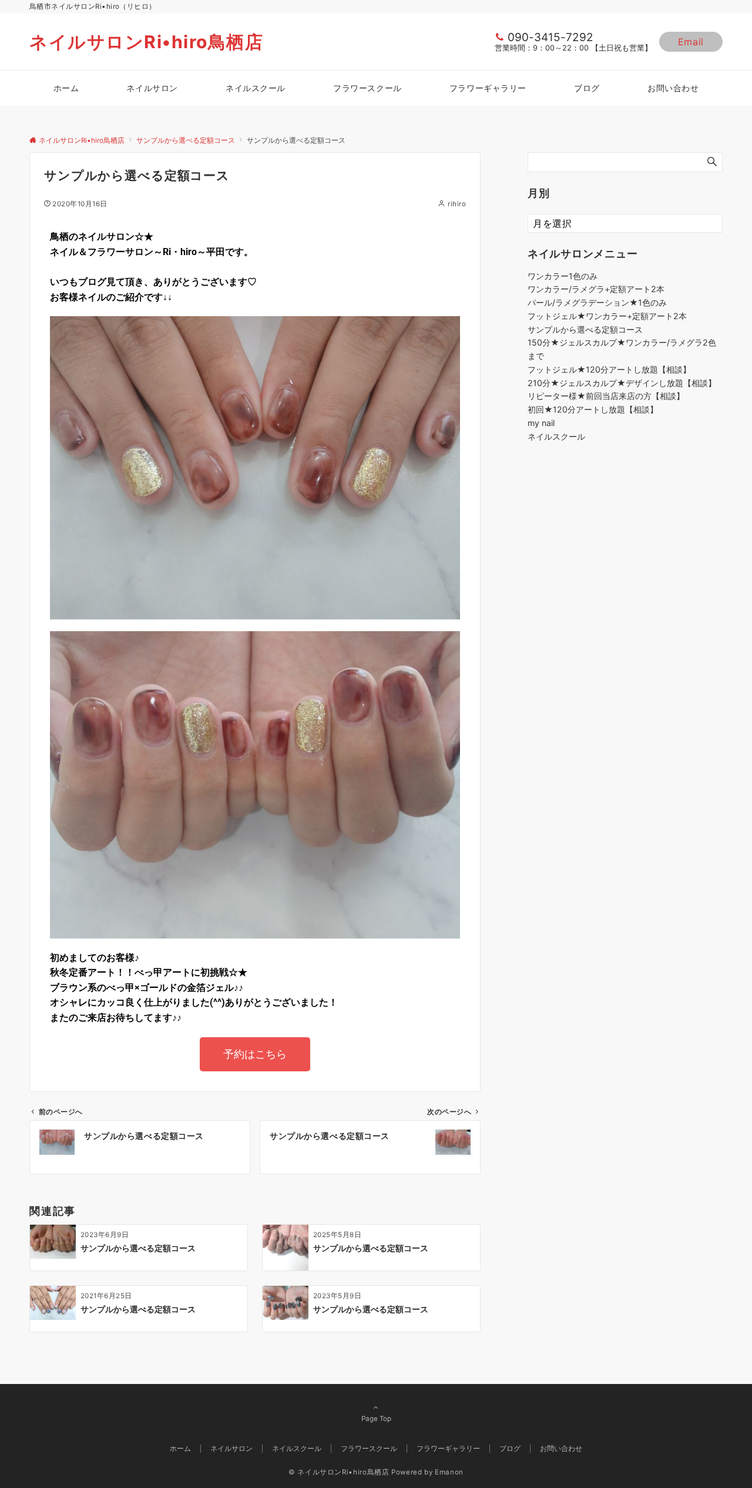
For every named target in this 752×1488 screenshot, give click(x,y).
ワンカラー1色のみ (562, 276)
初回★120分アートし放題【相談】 (593, 409)
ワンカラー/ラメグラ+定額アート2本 (596, 289)
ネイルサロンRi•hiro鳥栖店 (146, 41)
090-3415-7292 (550, 37)
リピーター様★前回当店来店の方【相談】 (606, 396)
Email (691, 42)
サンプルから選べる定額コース (585, 329)
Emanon (449, 1472)
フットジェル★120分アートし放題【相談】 (609, 369)
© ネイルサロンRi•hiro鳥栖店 (339, 1472)
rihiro (457, 204)
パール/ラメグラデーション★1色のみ (597, 302)
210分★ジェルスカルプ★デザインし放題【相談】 (622, 383)
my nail (541, 423)
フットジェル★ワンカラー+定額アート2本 (607, 316)
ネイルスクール (556, 436)
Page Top (376, 1419)
